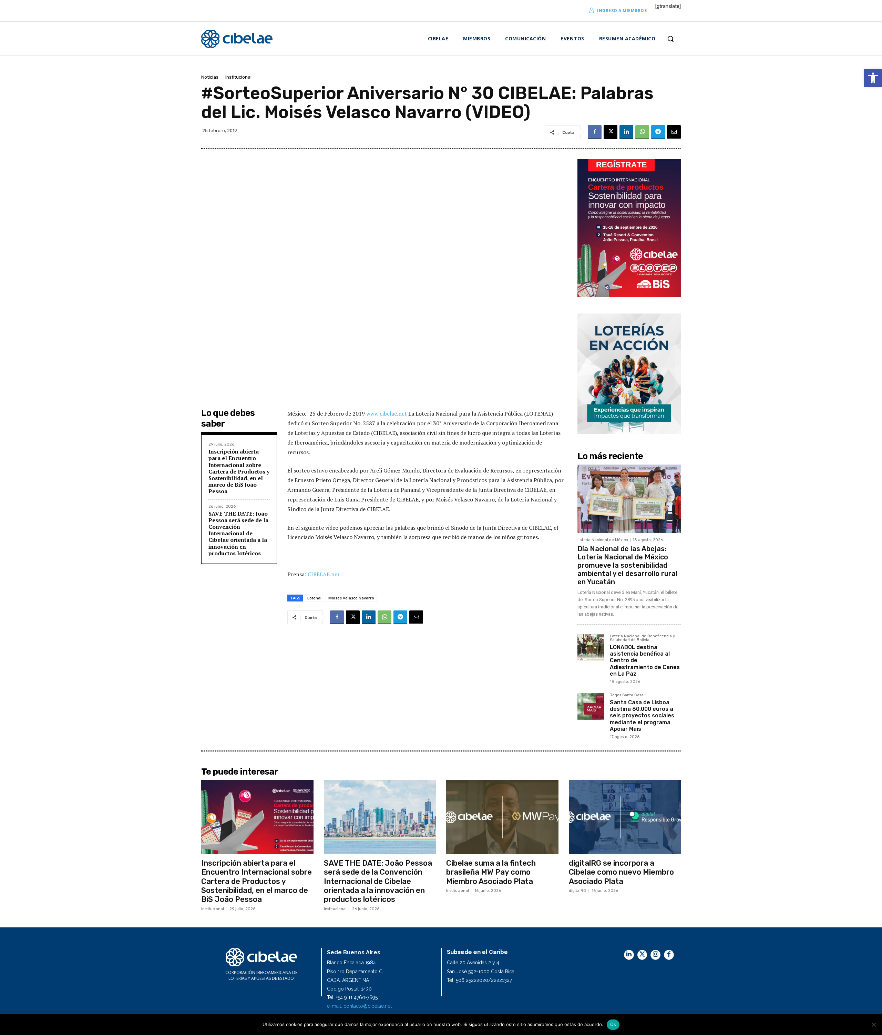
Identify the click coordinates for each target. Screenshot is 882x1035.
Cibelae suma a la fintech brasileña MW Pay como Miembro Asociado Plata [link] (491, 872)
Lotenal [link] (314, 597)
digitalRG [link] (577, 891)
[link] (873, 78)
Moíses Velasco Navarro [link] (351, 597)
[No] (873, 1024)
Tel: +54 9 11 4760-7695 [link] (352, 997)
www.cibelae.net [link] (387, 413)
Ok (613, 1024)
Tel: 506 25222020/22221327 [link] (479, 980)
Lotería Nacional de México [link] (602, 540)
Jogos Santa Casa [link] (627, 695)
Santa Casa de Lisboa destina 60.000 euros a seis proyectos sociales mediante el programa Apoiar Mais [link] (642, 715)
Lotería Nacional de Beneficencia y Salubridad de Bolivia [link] (642, 638)
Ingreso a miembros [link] (622, 10)
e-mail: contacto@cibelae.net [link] (359, 1006)
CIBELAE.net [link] (324, 574)
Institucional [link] (238, 77)
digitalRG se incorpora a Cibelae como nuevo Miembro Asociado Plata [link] (621, 872)
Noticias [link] (209, 77)
